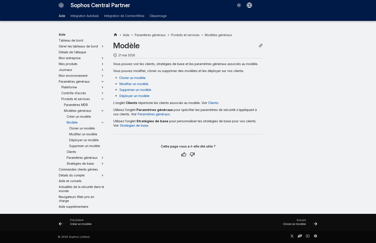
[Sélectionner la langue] (249, 5)
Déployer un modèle (134, 96)
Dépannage (158, 16)
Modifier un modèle (133, 84)
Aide (62, 16)
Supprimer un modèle (135, 90)
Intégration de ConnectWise (124, 16)
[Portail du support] (299, 236)
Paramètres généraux (154, 114)
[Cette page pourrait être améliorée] (192, 154)
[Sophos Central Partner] (61, 5)
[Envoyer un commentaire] (315, 236)
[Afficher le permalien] (260, 45)
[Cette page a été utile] (184, 154)
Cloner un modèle (132, 78)
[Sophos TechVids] (307, 236)
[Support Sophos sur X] (292, 236)
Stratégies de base (134, 125)
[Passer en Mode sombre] (239, 5)
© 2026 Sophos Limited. (74, 236)
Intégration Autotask (84, 16)
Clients (213, 103)
